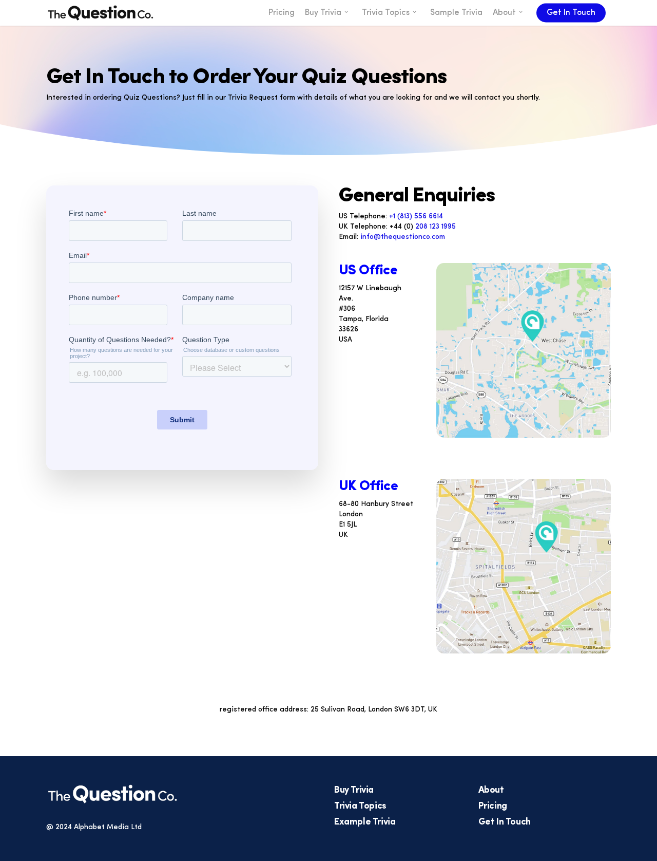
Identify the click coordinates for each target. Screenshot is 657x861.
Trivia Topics (360, 806)
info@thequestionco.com (402, 237)
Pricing (492, 806)
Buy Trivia (354, 790)
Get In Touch (504, 822)
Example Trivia (364, 822)
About (491, 790)
